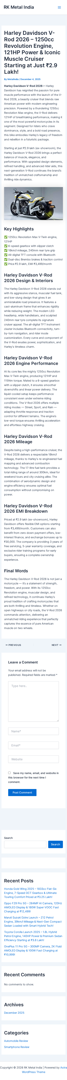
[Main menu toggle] (59, 7)
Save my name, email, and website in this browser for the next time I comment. (33, 777)
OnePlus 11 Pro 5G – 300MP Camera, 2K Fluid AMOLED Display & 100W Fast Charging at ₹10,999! (33, 950)
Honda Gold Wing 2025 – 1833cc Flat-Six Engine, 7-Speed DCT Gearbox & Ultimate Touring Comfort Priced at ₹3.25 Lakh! (30, 893)
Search (8, 837)
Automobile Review (16, 1041)
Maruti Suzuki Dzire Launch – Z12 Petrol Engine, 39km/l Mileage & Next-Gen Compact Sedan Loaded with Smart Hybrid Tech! (33, 921)
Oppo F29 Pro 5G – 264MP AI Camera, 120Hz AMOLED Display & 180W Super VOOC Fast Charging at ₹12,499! (33, 907)
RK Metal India (19, 7)
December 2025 (14, 1012)
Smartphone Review (16, 1047)
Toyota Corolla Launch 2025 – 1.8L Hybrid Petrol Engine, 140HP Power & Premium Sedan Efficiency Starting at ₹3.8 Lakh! (33, 936)
